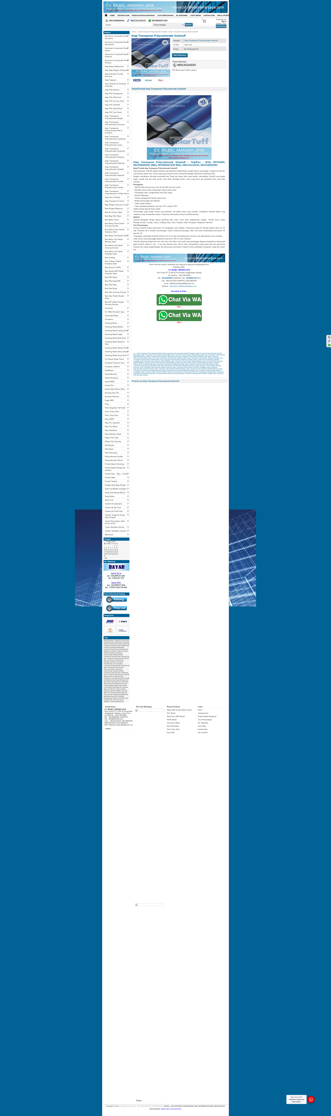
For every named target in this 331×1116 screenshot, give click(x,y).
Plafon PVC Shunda (113, 441)
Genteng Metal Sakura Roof (116, 348)
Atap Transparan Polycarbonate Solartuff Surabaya (179, 370)
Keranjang (221, 26)
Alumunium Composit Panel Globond (116, 55)
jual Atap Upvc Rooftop (111, 676)
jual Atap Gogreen (116, 651)
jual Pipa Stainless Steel (117, 691)
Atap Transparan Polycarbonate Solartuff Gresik (162, 356)
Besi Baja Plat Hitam (113, 216)
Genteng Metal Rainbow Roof (115, 343)
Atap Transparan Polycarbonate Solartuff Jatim (192, 356)
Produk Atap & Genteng (114, 464)
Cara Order (195, 15)
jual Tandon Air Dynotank (117, 698)
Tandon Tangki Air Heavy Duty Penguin (115, 516)
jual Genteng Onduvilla (122, 678)
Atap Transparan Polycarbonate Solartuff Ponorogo (156, 367)
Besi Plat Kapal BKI (113, 281)
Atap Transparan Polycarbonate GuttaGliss (115, 137)
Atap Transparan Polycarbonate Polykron (114, 156)
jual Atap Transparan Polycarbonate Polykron (116, 667)
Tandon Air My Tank (113, 507)
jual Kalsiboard (108, 680)
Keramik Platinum (112, 397)
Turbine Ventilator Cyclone (115, 531)
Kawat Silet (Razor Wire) (115, 389)
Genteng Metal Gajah (113, 334)
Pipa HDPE (109, 419)
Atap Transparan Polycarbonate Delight (114, 117)
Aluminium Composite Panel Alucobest (116, 37)
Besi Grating (110, 258)
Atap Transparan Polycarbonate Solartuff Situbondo (203, 369)
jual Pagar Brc (117, 687)
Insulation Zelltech (112, 367)
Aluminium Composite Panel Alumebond (116, 43)
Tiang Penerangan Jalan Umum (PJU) (115, 522)
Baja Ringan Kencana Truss (116, 205)
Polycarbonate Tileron (114, 460)
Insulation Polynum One (114, 363)
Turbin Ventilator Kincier (114, 527)
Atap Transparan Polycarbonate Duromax (115, 123)
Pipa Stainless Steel (113, 434)
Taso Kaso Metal (173, 723)
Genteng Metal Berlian (114, 327)
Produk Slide (110, 477)
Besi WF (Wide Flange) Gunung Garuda (114, 303)
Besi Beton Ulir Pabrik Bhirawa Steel (114, 240)
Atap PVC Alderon (112, 90)
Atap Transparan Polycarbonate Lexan (113, 144)
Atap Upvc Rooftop (112, 197)
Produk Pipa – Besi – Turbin (116, 474)
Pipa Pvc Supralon (112, 423)
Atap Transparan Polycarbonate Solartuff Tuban (156, 372)
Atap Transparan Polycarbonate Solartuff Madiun (155, 361)
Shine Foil (109, 500)
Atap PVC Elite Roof (113, 97)
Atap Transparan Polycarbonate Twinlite (114, 186)
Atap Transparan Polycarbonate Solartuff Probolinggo (189, 367)
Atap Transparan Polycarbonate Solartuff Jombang (203, 358)
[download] (116, 603)
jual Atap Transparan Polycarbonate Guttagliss (116, 660)
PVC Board (171, 713)
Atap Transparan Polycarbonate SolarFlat (115, 162)
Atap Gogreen (110, 80)
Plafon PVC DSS (111, 438)
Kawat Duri (109, 385)
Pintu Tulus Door (111, 415)
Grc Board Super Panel (114, 359)
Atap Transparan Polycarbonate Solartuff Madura (186, 361)
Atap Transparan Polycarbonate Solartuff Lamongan (176, 359)
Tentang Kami (123, 15)
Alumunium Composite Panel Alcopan (117, 61)
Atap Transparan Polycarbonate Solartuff (152, 32)
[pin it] (160, 81)
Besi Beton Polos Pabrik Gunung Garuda (114, 224)
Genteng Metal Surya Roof (116, 355)
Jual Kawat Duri (116, 682)
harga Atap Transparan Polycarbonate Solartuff (163, 373)
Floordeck (109, 319)
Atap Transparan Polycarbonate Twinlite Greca (117, 192)
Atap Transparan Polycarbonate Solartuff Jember (171, 358)
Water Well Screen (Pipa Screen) (179, 710)
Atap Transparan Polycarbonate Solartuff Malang (160, 362)
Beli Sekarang (180, 55)
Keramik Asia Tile (112, 393)
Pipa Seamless (111, 430)
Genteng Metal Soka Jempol (116, 352)
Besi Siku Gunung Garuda (115, 292)
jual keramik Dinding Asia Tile (116, 683)
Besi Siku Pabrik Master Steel (114, 297)
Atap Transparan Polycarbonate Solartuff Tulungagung (189, 372)
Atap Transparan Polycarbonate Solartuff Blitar (156, 355)
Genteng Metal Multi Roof (115, 338)
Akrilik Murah (172, 720)
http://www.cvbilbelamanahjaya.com (183, 286)
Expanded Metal (111, 316)
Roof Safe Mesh (173, 726)
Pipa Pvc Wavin (111, 426)
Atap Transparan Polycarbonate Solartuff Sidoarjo (170, 369)
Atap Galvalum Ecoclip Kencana (114, 75)
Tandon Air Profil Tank (114, 511)
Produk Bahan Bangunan (143, 15)
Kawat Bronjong (111, 378)
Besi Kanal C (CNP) (113, 267)
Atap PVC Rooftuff (112, 105)
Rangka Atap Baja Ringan (115, 485)
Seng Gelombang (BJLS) (115, 492)
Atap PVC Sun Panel (113, 112)
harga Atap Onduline (116, 644)
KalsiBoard (109, 370)
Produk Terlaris (111, 481)
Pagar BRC (109, 400)
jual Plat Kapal (120, 692)
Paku (107, 404)
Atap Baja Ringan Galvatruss (116, 70)
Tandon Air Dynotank (113, 504)
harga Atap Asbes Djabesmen (113, 642)
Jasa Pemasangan (165, 15)
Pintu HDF (171, 733)
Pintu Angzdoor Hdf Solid (115, 408)
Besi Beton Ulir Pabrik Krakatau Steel (114, 252)
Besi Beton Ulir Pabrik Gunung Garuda (114, 246)
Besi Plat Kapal (111, 277)
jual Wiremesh (119, 701)
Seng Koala (109, 496)
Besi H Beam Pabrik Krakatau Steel (113, 262)
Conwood (109, 308)
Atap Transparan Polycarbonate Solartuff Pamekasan (178, 365)
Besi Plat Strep (111, 288)
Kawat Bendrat (111, 374)
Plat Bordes (109, 445)
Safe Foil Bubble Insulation (116, 489)
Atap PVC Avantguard (114, 93)
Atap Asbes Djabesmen (114, 66)
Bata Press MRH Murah (176, 716)
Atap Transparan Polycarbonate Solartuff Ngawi (200, 364)
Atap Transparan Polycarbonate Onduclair (115, 150)
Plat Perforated (111, 453)
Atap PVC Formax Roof (114, 101)
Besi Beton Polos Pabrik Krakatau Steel (114, 230)
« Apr (105, 558)
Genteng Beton (111, 323)
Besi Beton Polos (112, 220)
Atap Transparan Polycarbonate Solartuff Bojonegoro (187, 355)
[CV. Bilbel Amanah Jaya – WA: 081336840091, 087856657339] (165, 7)
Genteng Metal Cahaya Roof (116, 331)
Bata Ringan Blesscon (114, 208)
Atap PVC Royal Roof (113, 108)
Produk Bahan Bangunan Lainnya (115, 469)
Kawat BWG (110, 382)
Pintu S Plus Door (112, 411)
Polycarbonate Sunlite (114, 456)
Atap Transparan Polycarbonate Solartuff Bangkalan (179, 353)
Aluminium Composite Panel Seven (116, 49)
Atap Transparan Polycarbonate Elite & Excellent (113, 130)
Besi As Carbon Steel (113, 212)
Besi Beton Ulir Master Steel (116, 236)
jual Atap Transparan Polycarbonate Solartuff (193, 373)
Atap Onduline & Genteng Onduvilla (115, 85)
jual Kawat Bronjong (119, 680)
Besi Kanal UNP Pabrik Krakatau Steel (114, 272)
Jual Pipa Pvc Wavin (113, 689)
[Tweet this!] (148, 81)
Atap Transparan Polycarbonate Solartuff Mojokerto (192, 362)
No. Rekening (181, 15)
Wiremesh (109, 535)
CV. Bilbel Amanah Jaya (114, 312)
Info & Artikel (223, 15)
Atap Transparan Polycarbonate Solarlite (114, 168)
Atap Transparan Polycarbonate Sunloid (114, 180)
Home (112, 15)
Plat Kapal (109, 449)
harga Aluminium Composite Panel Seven (116, 640)
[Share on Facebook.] (137, 81)
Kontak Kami (209, 15)
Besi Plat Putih (111, 285)
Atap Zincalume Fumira (114, 201)
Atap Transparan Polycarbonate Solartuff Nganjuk (168, 364)
